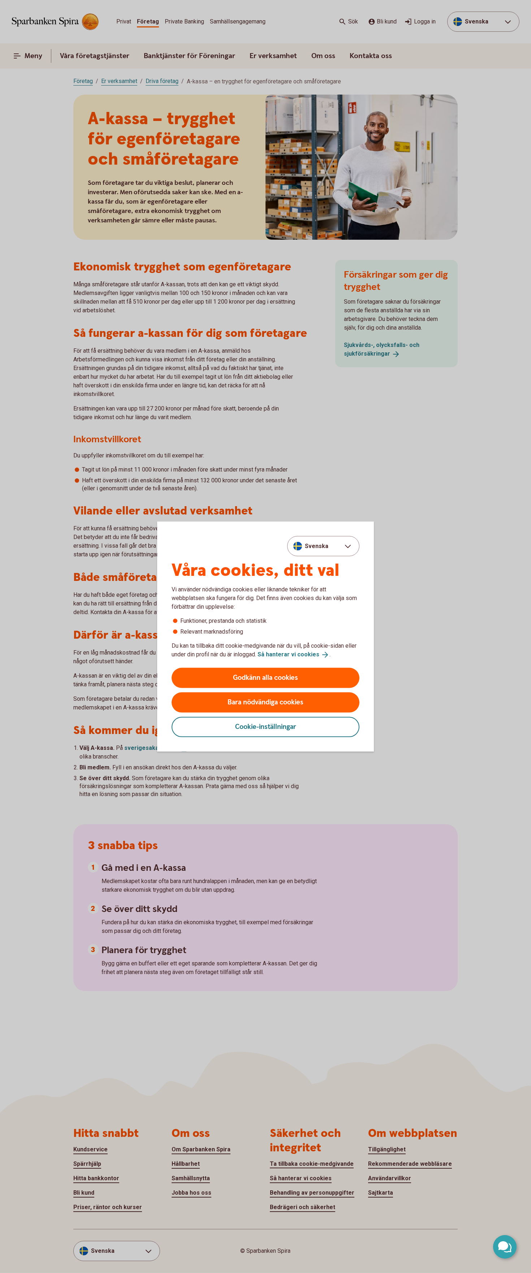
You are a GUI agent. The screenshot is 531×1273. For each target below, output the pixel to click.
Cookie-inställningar (265, 726)
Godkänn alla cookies (265, 677)
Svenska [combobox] (316, 546)
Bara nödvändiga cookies (265, 702)
